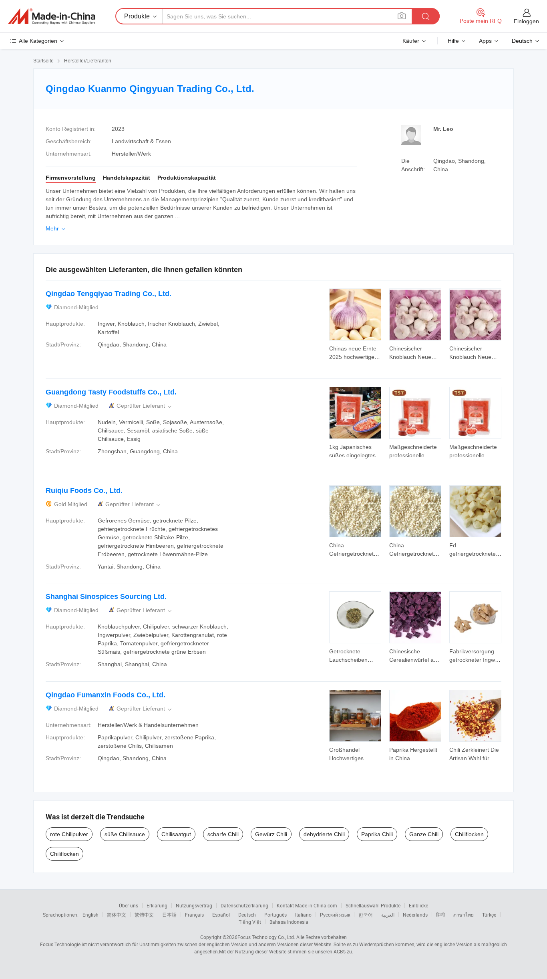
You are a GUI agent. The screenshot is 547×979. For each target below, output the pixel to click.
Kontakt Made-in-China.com (307, 905)
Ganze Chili (423, 834)
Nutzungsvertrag (194, 905)
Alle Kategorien (38, 41)
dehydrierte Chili (324, 834)
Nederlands (415, 914)
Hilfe (453, 41)
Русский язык (335, 914)
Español (221, 914)
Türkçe (489, 914)
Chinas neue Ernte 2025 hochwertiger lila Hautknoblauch (352, 356)
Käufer (410, 41)
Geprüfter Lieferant (145, 405)
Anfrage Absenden (355, 352)
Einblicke (418, 905)
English (90, 914)
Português (275, 914)
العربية (387, 914)
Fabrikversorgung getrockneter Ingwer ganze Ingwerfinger (474, 659)
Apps (485, 41)
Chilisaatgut (176, 834)
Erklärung (157, 905)
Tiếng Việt (250, 922)
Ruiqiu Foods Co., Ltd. (84, 490)
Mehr (56, 228)
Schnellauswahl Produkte (373, 905)
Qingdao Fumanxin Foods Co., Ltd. (105, 695)
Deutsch (247, 914)
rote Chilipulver (69, 834)
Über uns (128, 905)
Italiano (303, 914)
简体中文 (116, 914)
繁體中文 (144, 914)
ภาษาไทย (463, 914)
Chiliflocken (469, 834)
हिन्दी (440, 914)
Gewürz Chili (271, 834)
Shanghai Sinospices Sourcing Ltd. (106, 597)
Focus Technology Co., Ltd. (266, 937)
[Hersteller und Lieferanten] (51, 16)
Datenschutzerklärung (244, 905)
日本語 (169, 914)
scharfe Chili (223, 834)
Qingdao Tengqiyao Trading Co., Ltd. (108, 294)
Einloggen (526, 21)
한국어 (365, 914)
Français (194, 914)
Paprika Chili (377, 834)
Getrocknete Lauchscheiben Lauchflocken (348, 659)
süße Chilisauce (125, 834)
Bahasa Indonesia (288, 922)
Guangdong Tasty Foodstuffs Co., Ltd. (111, 392)
